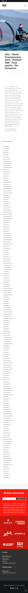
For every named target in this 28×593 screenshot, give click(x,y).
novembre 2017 (7, 365)
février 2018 (6, 358)
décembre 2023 (7, 212)
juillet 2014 (6, 447)
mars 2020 (5, 305)
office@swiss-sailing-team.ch (9, 563)
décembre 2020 (7, 288)
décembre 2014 (7, 439)
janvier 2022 (6, 261)
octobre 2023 (6, 216)
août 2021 (5, 271)
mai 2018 (5, 352)
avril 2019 (5, 328)
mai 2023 (5, 227)
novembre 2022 (7, 239)
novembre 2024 (7, 188)
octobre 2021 (6, 267)
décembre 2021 (7, 263)
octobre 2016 (6, 392)
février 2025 (6, 182)
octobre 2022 (6, 241)
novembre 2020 (7, 290)
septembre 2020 (7, 295)
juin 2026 (5, 150)
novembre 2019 (7, 314)
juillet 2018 (5, 348)
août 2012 (5, 473)
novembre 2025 (7, 163)
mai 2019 (5, 326)
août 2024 (5, 195)
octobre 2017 (6, 367)
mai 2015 (5, 428)
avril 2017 (5, 379)
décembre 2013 (7, 458)
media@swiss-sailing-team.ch (9, 572)
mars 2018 (5, 356)
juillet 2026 (6, 148)
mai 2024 (5, 201)
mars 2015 (5, 433)
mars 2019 (5, 331)
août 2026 (5, 146)
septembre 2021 (7, 269)
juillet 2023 (6, 222)
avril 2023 (5, 229)
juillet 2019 (5, 322)
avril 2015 (5, 430)
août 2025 (5, 169)
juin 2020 (5, 301)
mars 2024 (5, 205)
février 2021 (6, 284)
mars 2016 (5, 407)
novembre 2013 (7, 460)
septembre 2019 (7, 318)
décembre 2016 (7, 388)
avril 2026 (5, 154)
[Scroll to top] (25, 590)
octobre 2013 (6, 462)
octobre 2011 (6, 477)
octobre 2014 (6, 443)
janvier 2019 (6, 335)
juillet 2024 (6, 197)
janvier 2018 (6, 360)
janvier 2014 (6, 456)
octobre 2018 (6, 341)
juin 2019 (5, 324)
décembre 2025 (7, 161)
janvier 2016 (6, 411)
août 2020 (5, 297)
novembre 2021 (7, 265)
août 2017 (5, 371)
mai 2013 (5, 471)
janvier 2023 (6, 235)
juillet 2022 (6, 248)
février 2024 (6, 208)
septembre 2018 (7, 343)
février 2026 (6, 159)
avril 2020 (5, 303)
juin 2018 (5, 350)
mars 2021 (5, 282)
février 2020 (6, 307)
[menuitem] (25, 1)
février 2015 (6, 435)
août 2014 (5, 445)
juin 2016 (5, 401)
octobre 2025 (6, 165)
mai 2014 (5, 450)
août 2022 (5, 246)
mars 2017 (5, 382)
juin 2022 (5, 250)
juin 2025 (5, 174)
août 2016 (5, 396)
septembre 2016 (7, 394)
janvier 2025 (6, 184)
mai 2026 (5, 152)
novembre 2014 (7, 441)
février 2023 (6, 233)
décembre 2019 (7, 312)
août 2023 (5, 220)
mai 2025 (5, 176)
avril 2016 (5, 405)
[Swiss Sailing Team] (4, 6)
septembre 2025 (7, 167)
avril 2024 (5, 203)
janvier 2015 (6, 437)
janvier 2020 (6, 309)
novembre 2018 (7, 339)
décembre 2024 (7, 186)
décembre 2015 (7, 413)
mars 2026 (5, 157)
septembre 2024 (7, 193)
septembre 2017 (7, 369)
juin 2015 (5, 426)
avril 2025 (5, 178)
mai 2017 (5, 377)
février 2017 (6, 384)
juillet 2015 (5, 424)
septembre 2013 (7, 464)
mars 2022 (5, 256)
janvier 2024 (6, 210)
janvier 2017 (6, 386)
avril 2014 (5, 452)
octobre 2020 (6, 292)
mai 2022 (5, 252)
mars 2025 (5, 180)
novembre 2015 (7, 416)
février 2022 (6, 258)
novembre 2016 (7, 390)
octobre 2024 (6, 191)
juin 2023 (5, 224)
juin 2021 (5, 275)
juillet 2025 (6, 171)
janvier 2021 (6, 286)
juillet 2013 (6, 469)
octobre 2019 (6, 316)
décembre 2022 (7, 237)
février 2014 (6, 454)
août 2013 (5, 467)
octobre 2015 (6, 418)
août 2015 (5, 422)
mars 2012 (5, 475)
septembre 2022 (7, 244)
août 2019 (5, 320)
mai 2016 (5, 403)
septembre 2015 (7, 420)
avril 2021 (5, 280)
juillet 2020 (6, 299)
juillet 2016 (5, 399)
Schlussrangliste (8, 124)
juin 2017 (5, 375)
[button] (2, 1)
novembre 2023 (7, 214)
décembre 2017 (7, 362)
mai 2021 (5, 278)
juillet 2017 (5, 373)
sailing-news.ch (12, 129)
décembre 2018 (7, 337)
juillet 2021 (5, 273)
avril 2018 (5, 354)
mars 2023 (5, 231)
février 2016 (6, 409)
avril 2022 (5, 254)
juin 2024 (5, 199)
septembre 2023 (7, 218)
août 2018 (5, 345)
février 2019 (6, 333)
